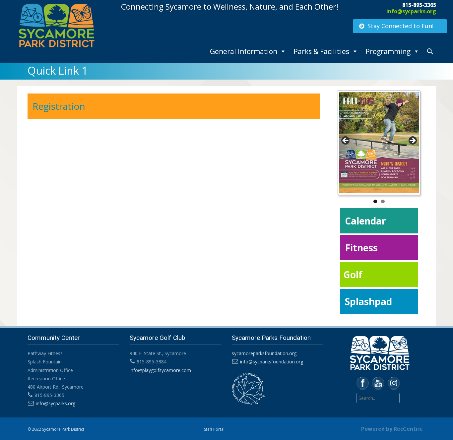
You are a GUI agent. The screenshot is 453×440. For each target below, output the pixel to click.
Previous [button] (346, 141)
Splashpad (368, 301)
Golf (352, 274)
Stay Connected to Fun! (400, 26)
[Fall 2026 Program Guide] (379, 142)
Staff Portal (214, 429)
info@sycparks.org (411, 11)
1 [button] (375, 201)
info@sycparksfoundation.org (271, 361)
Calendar (365, 221)
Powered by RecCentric (391, 428)
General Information (243, 51)
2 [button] (383, 201)
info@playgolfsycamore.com (160, 370)
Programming (388, 51)
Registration (58, 106)
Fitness (361, 247)
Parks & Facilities (321, 51)
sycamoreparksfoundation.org (264, 353)
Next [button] (412, 141)
